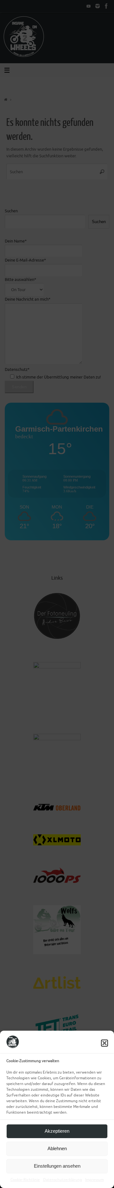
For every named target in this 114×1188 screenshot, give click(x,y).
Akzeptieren (57, 1131)
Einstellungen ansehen (57, 1166)
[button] (104, 1043)
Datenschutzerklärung (62, 1179)
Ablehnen (57, 1148)
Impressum (94, 1179)
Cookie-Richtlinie (25, 1179)
